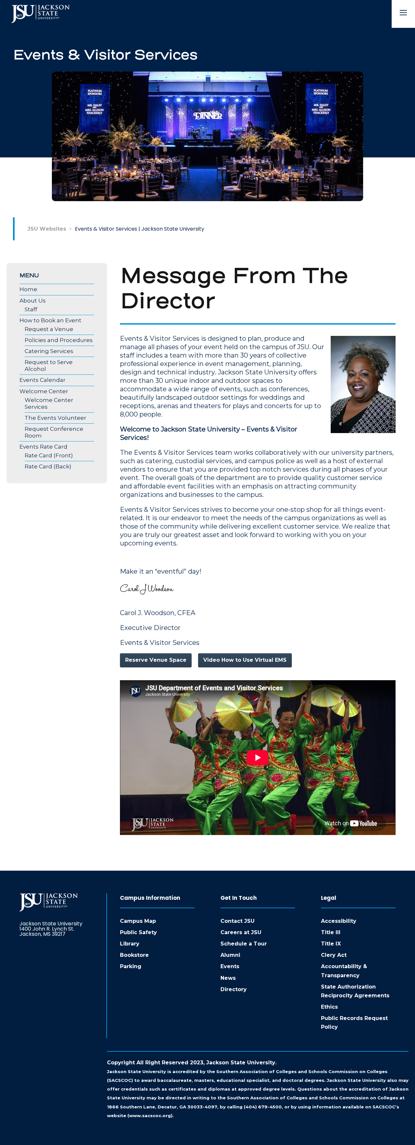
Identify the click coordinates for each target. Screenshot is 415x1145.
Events (229, 966)
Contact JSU (237, 921)
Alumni (230, 955)
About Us (32, 300)
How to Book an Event (50, 320)
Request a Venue (49, 329)
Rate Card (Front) (49, 455)
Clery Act (334, 955)
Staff (31, 309)
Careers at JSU (240, 932)
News (228, 978)
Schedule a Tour (243, 944)
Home (28, 289)
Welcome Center (43, 391)
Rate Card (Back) (48, 466)
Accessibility (338, 921)
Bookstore (134, 955)
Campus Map (138, 921)
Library (129, 944)
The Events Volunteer (55, 418)
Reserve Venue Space (155, 660)
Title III (330, 932)
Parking (130, 966)
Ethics (329, 1007)
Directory (233, 989)
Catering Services (49, 351)
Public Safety (138, 932)
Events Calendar (42, 380)
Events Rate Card (43, 446)
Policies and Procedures (59, 340)
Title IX (331, 944)
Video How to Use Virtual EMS (245, 660)
